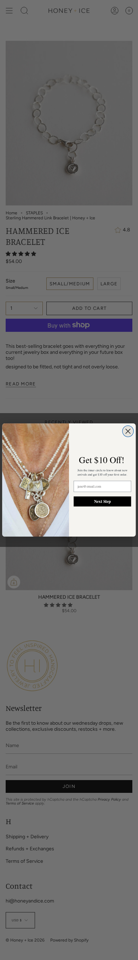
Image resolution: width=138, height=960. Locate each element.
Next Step (102, 501)
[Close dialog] (127, 431)
